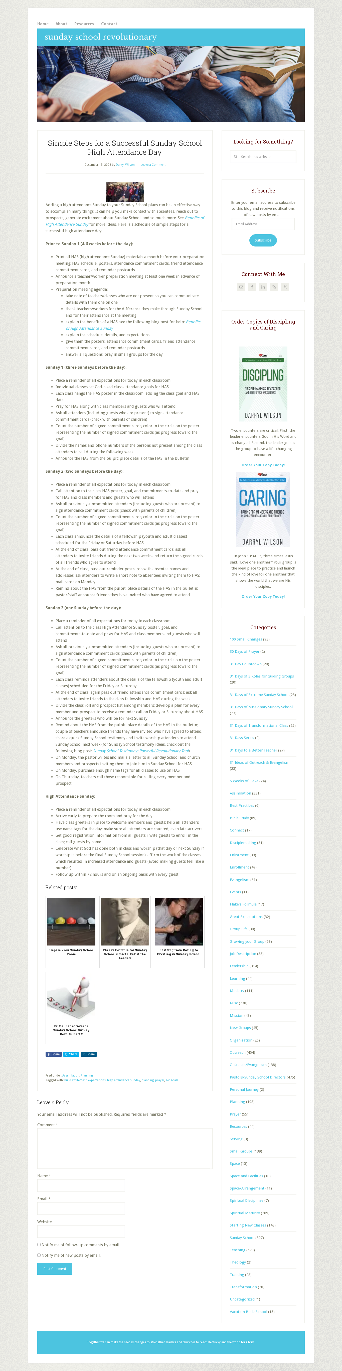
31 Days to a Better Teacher (253, 750)
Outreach (238, 1052)
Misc (234, 1003)
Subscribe (263, 240)
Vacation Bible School (248, 1312)
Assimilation (70, 1075)
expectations (97, 1080)
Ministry (237, 990)
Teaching (237, 1250)
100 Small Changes (246, 639)
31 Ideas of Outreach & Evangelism (259, 762)
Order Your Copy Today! (263, 596)
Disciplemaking (243, 842)
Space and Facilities (246, 1176)
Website (44, 1222)
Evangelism (239, 880)
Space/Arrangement (247, 1188)
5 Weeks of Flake (244, 781)
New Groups (240, 1028)
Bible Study (239, 818)
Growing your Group (247, 941)
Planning (87, 1075)
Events (235, 892)
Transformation (243, 1287)
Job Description (243, 954)
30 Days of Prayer (244, 651)
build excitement (75, 1080)
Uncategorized (242, 1299)
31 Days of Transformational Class (259, 725)
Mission (236, 1015)
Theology (238, 1262)
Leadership (239, 966)
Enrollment (239, 867)
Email (44, 1198)
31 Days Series (242, 738)
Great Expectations (246, 916)
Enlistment (239, 855)
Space (235, 1163)
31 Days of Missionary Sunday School (261, 707)
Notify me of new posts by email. (71, 1255)
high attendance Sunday (123, 1080)
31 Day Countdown (246, 664)
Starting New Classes (248, 1225)
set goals (172, 1080)
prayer (159, 1080)
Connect (237, 830)
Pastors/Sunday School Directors (258, 1077)
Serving (236, 1139)
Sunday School (242, 1238)
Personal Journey (244, 1089)
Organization (241, 1040)
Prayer (235, 1114)
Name (44, 1176)
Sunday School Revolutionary (171, 75)
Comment (47, 1124)
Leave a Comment (153, 164)
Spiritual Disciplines (246, 1200)
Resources (238, 1126)
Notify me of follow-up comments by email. (81, 1244)
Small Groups (241, 1151)
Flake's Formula (243, 904)
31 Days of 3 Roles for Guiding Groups (262, 676)
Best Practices (242, 805)
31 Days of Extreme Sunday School (259, 694)
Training (237, 1274)
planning (148, 1080)
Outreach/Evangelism (248, 1064)
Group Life (239, 929)
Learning (237, 978)
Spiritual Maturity (245, 1213)
